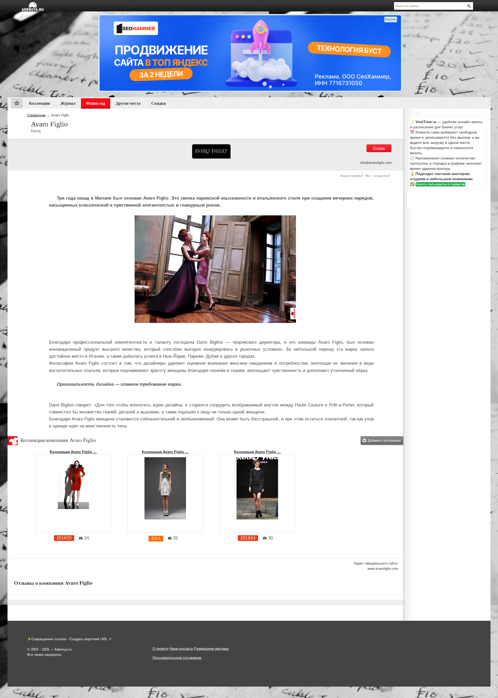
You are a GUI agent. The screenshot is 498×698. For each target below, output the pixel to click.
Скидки (158, 103)
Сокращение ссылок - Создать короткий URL (69, 639)
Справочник (36, 115)
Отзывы (379, 148)
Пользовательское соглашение (177, 658)
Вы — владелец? (378, 175)
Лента (17, 104)
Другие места (128, 103)
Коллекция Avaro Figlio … (73, 452)
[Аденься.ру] (33, 6)
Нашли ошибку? (351, 175)
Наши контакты (181, 649)
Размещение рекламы (211, 649)
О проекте (160, 649)
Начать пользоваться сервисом (440, 184)
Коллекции (39, 103)
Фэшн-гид (95, 103)
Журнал (67, 103)
